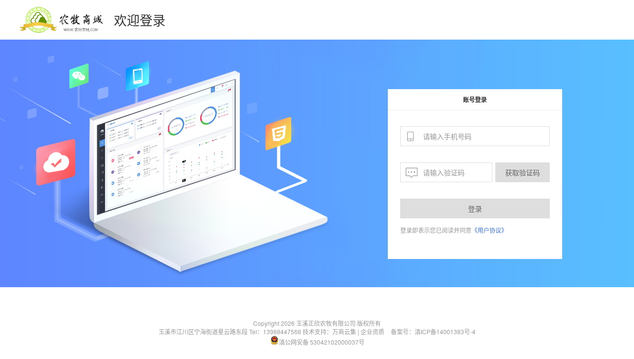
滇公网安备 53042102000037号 (322, 342)
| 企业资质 (371, 331)
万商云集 (344, 331)
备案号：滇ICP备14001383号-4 (433, 331)
